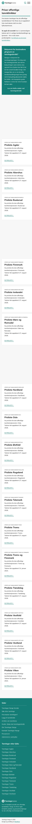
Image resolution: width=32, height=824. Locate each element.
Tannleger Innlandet (9, 762)
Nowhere (17, 821)
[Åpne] (28, 3)
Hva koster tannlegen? (10, 714)
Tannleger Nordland (9, 768)
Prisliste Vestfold (12, 615)
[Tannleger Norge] (9, 3)
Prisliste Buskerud (13, 200)
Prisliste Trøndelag (13, 587)
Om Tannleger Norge (9, 727)
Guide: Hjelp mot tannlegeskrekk (13, 724)
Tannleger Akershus (9, 752)
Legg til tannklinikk (8, 718)
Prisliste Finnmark (13, 264)
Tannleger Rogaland (9, 778)
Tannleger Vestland (8, 794)
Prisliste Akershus (13, 172)
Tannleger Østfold (8, 774)
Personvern (6, 734)
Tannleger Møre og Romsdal (12, 765)
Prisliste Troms (11, 527)
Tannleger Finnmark (9, 758)
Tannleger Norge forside (10, 708)
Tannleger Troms (8, 784)
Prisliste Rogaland (13, 472)
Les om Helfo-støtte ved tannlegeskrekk (16, 89)
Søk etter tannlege (8, 711)
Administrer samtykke (9, 737)
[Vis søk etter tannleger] (25, 3)
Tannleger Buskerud (9, 755)
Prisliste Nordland (13, 389)
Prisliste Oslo (11, 417)
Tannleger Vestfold (8, 790)
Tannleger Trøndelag (9, 787)
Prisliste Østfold (12, 445)
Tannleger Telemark (9, 781)
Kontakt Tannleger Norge (10, 730)
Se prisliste (8, 160)
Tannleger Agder (8, 749)
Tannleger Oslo (7, 771)
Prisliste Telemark (13, 500)
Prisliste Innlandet (13, 292)
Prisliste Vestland (13, 643)
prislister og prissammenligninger (17, 809)
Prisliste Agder (11, 145)
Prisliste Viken (11, 670)
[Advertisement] (16, 116)
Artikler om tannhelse (9, 721)
